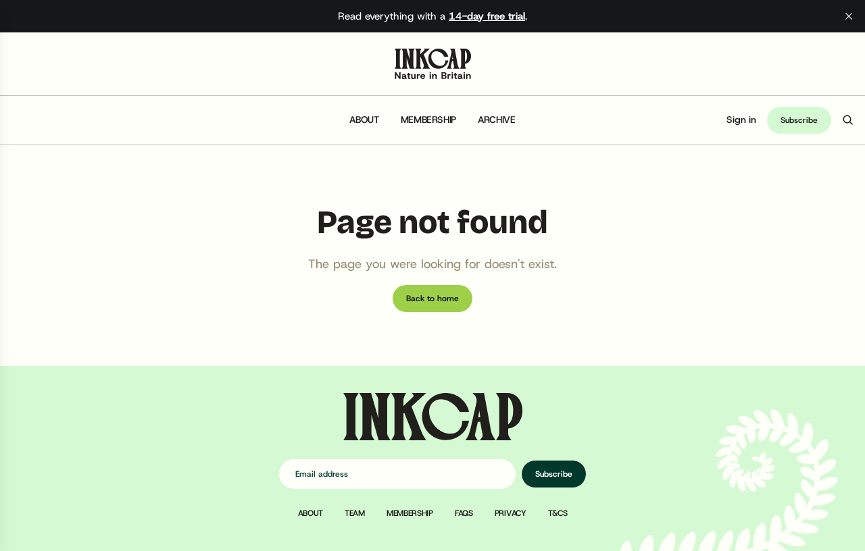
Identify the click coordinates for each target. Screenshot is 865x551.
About (363, 119)
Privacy (510, 513)
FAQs (464, 513)
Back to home (432, 298)
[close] (849, 16)
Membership (429, 119)
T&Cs (558, 513)
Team (355, 513)
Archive (497, 119)
